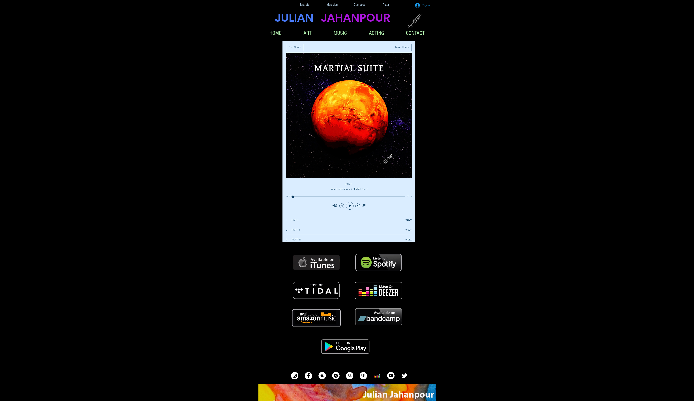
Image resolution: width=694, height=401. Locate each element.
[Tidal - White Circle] (363, 375)
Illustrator (304, 5)
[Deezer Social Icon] (377, 375)
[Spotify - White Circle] (336, 375)
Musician (332, 5)
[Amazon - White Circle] (349, 375)
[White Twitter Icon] (404, 375)
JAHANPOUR (355, 18)
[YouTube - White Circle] (391, 375)
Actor (386, 5)
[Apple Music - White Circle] (322, 375)
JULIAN (298, 18)
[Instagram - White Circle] (294, 375)
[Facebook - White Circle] (308, 375)
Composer (360, 5)
